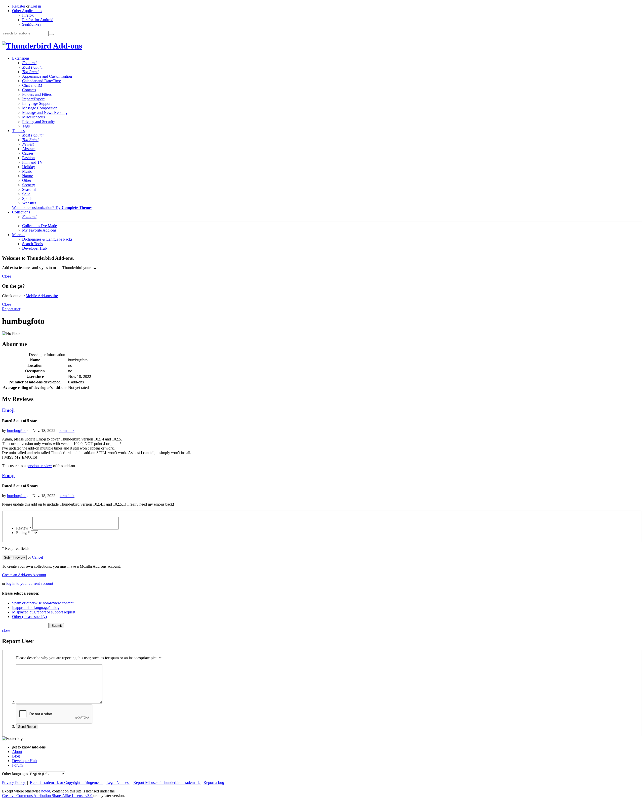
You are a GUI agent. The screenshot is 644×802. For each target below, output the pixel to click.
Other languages (15, 774)
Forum (17, 765)
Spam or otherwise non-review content (42, 603)
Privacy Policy (14, 782)
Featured (29, 63)
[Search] (52, 34)
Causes (27, 153)
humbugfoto (16, 430)
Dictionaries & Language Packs (47, 239)
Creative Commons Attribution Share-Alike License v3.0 (47, 795)
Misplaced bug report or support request (43, 612)
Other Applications (27, 11)
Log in (35, 6)
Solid (26, 194)
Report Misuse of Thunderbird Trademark (167, 782)
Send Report (27, 727)
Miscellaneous (33, 117)
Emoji (8, 410)
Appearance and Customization (47, 76)
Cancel (37, 557)
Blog (16, 756)
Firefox (28, 15)
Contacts (29, 90)
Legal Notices (118, 782)
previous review (39, 466)
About (17, 751)
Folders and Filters (37, 94)
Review (23, 528)
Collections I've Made (39, 226)
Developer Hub (34, 248)
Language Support (37, 103)
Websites (29, 203)
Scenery (28, 185)
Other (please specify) (29, 616)
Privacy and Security (38, 121)
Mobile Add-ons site (42, 296)
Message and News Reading (44, 112)
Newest (28, 144)
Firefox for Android (37, 20)
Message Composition (39, 108)
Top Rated (30, 72)
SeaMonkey (31, 24)
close (6, 630)
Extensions (20, 58)
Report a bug (214, 782)
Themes (18, 130)
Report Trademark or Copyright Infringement (66, 782)
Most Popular (33, 67)
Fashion (28, 158)
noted (45, 791)
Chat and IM (32, 85)
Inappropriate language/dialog (35, 607)
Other (26, 180)
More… (18, 235)
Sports (27, 198)
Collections (21, 212)
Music (27, 171)
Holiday (28, 167)
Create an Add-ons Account (24, 575)
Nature (27, 176)
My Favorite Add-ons (39, 230)
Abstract (28, 149)
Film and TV (32, 162)
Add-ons (66, 45)
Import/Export (33, 99)
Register (18, 6)
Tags (26, 126)
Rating (23, 532)
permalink (66, 430)
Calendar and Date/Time (41, 81)
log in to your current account (29, 583)
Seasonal (29, 189)
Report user (11, 309)
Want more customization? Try (52, 207)
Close (6, 276)
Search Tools (32, 244)
